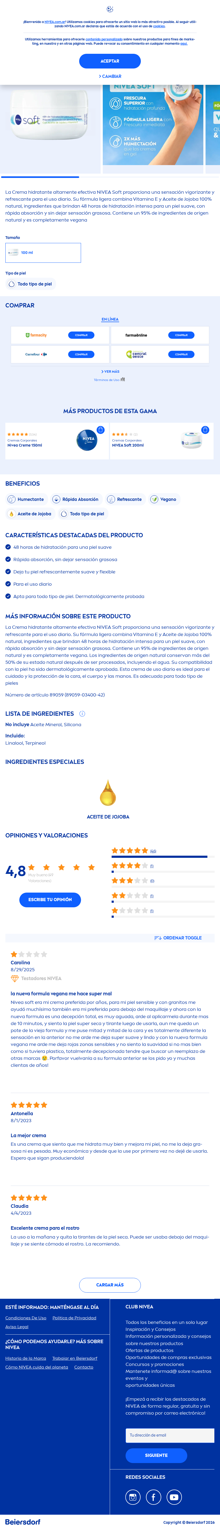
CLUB (139, 1307)
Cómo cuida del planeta (36, 1367)
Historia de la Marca (25, 1358)
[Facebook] (153, 1497)
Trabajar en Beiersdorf (74, 1358)
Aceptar (110, 61)
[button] (101, 430)
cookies (159, 26)
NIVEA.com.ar (55, 22)
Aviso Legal (16, 1326)
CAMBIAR (111, 76)
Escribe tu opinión (50, 899)
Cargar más (110, 1285)
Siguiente (156, 1455)
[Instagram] (133, 1497)
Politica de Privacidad (74, 1317)
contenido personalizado (104, 39)
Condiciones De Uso (25, 1317)
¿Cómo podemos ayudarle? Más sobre (54, 1344)
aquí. (184, 43)
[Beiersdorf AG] (22, 1523)
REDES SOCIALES (145, 1477)
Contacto (83, 1367)
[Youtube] (174, 1497)
